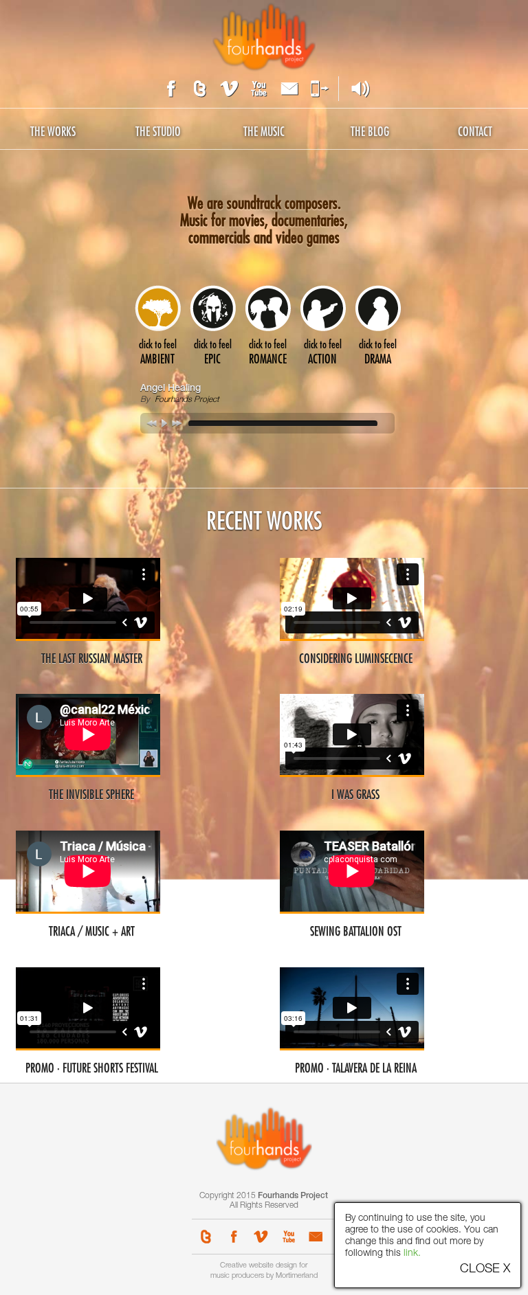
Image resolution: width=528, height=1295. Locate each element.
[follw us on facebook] (167, 88)
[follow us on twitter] (198, 88)
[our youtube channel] (258, 88)
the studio (158, 132)
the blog (370, 132)
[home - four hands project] (264, 36)
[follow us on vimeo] (228, 88)
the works (53, 132)
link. (412, 1254)
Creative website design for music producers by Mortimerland (264, 1271)
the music (264, 132)
